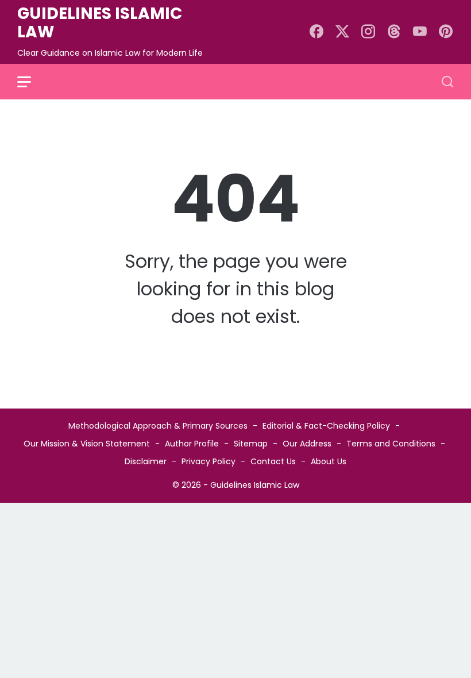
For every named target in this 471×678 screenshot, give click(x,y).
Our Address (307, 443)
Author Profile (192, 443)
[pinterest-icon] (446, 32)
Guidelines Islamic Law (99, 22)
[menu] (31, 81)
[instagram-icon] (368, 32)
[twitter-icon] (342, 32)
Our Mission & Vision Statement (87, 443)
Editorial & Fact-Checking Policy (326, 426)
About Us (328, 461)
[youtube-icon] (420, 32)
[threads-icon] (394, 32)
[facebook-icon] (316, 32)
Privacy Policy (208, 461)
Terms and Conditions (390, 443)
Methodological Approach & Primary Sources (158, 426)
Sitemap (251, 443)
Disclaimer (146, 461)
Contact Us (273, 461)
